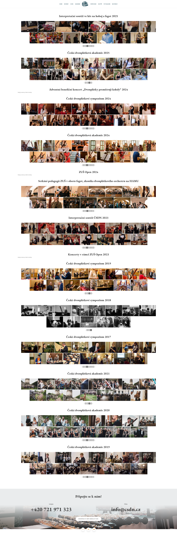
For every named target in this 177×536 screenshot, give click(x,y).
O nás (71, 4)
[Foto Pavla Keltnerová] (29, 145)
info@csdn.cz (125, 509)
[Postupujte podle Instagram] (88, 529)
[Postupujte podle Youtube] (94, 529)
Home (60, 4)
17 (93, 128)
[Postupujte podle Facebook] (83, 529)
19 (93, 165)
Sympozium (93, 4)
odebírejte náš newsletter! (88, 518)
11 (93, 247)
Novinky (66, 4)
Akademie (77, 4)
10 (93, 366)
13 (93, 440)
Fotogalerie (107, 4)
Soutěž (100, 4)
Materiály (115, 4)
